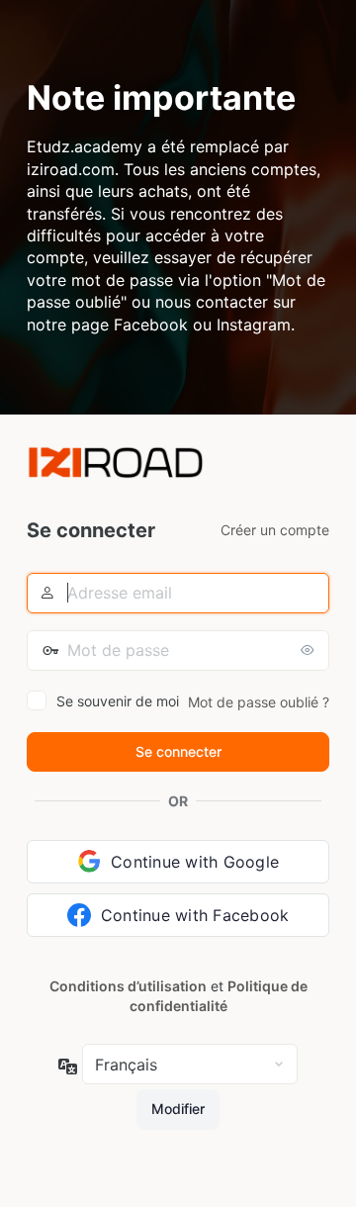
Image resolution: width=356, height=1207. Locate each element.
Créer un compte (275, 529)
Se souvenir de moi (117, 701)
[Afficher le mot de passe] (309, 650)
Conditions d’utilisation (128, 985)
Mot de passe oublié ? (258, 702)
